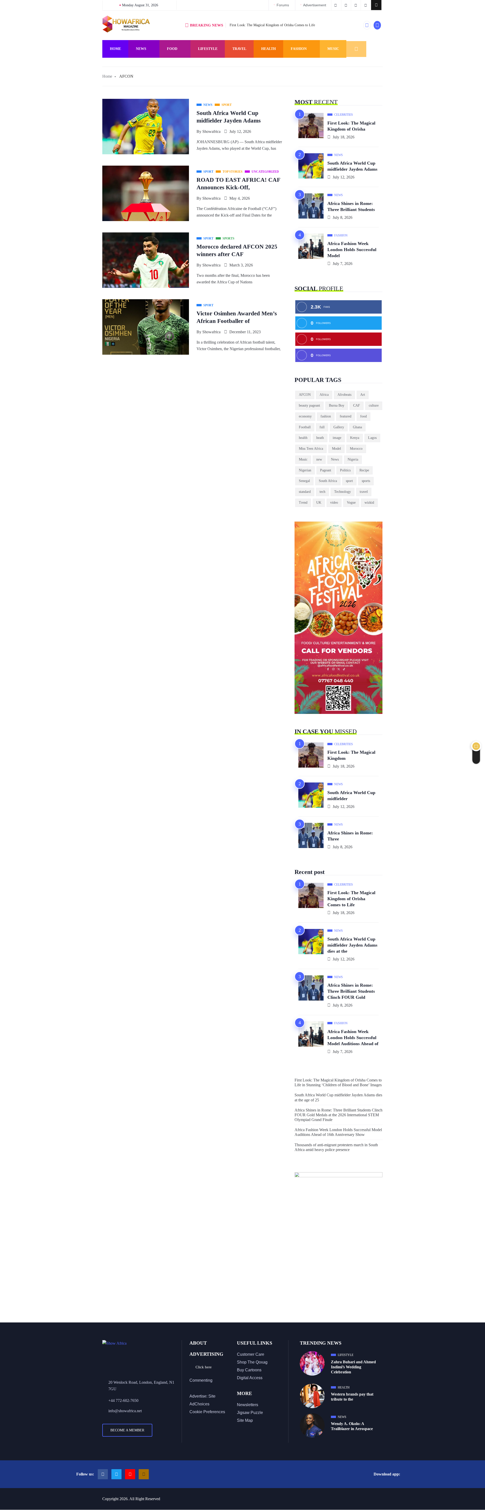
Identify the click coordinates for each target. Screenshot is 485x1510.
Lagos (372, 438)
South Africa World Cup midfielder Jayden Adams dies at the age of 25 (338, 1097)
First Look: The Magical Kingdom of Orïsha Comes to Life (272, 25)
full (322, 427)
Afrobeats (344, 395)
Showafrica (211, 131)
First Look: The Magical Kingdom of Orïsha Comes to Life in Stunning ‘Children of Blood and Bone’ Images (338, 1082)
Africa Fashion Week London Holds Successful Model (351, 249)
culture (374, 405)
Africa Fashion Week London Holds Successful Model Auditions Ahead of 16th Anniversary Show (338, 1132)
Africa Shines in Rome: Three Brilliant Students (351, 206)
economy (305, 416)
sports (366, 481)
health (303, 438)
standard (305, 492)
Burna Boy (336, 405)
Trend (303, 502)
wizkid (369, 502)
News (141, 49)
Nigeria (353, 459)
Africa (324, 395)
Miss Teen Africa (311, 448)
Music (333, 49)
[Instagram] (144, 1474)
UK (318, 502)
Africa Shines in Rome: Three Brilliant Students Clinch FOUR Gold (351, 991)
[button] (376, 5)
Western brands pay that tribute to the (352, 1396)
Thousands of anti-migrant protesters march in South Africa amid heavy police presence (336, 1147)
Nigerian (305, 470)
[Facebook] (103, 1474)
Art (362, 395)
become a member (127, 1430)
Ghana (357, 427)
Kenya (354, 438)
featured (345, 416)
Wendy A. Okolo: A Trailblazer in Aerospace (352, 1426)
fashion (326, 416)
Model (336, 448)
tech (322, 492)
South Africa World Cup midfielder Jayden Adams (352, 166)
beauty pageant (309, 405)
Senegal (304, 481)
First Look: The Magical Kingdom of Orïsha (351, 126)
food (363, 416)
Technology (342, 492)
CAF (356, 405)
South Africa (328, 481)
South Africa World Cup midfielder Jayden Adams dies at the (352, 945)
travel (364, 492)
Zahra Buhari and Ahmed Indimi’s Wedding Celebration (353, 1367)
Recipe (364, 470)
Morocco (356, 448)
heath (320, 438)
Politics (345, 470)
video (334, 502)
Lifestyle (207, 49)
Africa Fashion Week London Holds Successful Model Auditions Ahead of (352, 1037)
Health (268, 49)
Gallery (338, 427)
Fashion (299, 49)
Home (115, 49)
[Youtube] (130, 1474)
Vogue (351, 502)
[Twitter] (116, 1474)
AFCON (305, 395)
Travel (239, 49)
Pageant (325, 470)
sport (349, 481)
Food (172, 49)
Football (305, 427)
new (319, 459)
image (337, 438)
